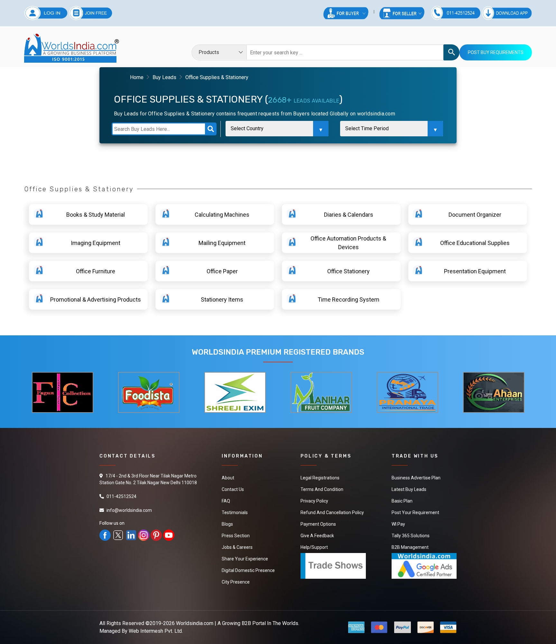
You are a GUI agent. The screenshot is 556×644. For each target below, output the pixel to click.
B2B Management (410, 547)
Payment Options (318, 524)
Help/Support (314, 547)
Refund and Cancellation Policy (332, 512)
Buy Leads (164, 77)
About (228, 477)
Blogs (227, 524)
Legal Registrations (320, 477)
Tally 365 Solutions (411, 535)
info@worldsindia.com (129, 510)
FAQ (226, 500)
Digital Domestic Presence (248, 570)
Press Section (236, 535)
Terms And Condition (322, 489)
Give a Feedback (317, 535)
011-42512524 (121, 496)
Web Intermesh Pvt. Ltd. (156, 631)
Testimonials (235, 512)
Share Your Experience (245, 558)
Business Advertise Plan (416, 477)
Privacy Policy (314, 500)
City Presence (236, 582)
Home (137, 77)
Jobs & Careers (237, 547)
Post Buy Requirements (496, 52)
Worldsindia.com (194, 623)
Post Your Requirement (415, 512)
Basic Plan (402, 500)
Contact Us (233, 489)
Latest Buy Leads (409, 489)
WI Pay (398, 524)
